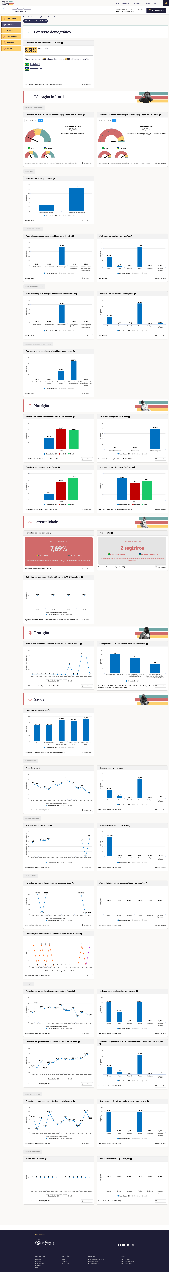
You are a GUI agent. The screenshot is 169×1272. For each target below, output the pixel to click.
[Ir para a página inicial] (8, 3)
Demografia (11, 19)
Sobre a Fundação (126, 1263)
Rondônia (27, 9)
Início (118, 3)
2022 (27, 120)
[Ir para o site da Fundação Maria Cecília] (45, 1246)
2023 (31, 120)
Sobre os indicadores (127, 1261)
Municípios (65, 1263)
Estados (64, 1261)
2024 (36, 120)
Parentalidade (12, 37)
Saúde (9, 49)
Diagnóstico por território (96, 1259)
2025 (40, 120)
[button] (62, 43)
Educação (10, 25)
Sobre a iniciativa (126, 1259)
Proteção (10, 43)
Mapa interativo (93, 1261)
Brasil (20, 9)
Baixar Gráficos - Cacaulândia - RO (36, 21)
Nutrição (10, 31)
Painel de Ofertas (93, 1263)
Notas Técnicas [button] (87, 84)
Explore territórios (158, 10)
